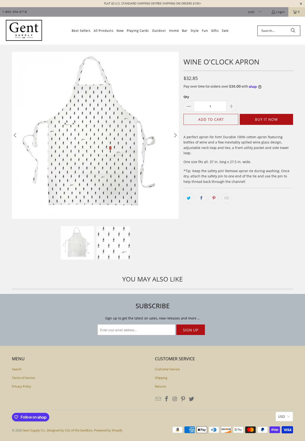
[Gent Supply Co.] (24, 30)
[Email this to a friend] (226, 198)
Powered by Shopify (108, 430)
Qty (186, 97)
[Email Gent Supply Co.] (158, 399)
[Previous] (15, 135)
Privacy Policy (21, 386)
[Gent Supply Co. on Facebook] (166, 399)
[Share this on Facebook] (201, 198)
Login (280, 12)
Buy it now (266, 119)
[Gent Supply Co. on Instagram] (174, 399)
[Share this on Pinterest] (214, 198)
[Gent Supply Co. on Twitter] (191, 399)
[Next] (175, 135)
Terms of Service (23, 378)
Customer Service (167, 369)
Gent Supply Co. (34, 430)
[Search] (293, 31)
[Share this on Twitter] (188, 198)
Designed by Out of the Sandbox (70, 430)
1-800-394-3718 (14, 12)
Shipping (161, 378)
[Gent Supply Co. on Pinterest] (183, 399)
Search (16, 369)
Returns (160, 386)
